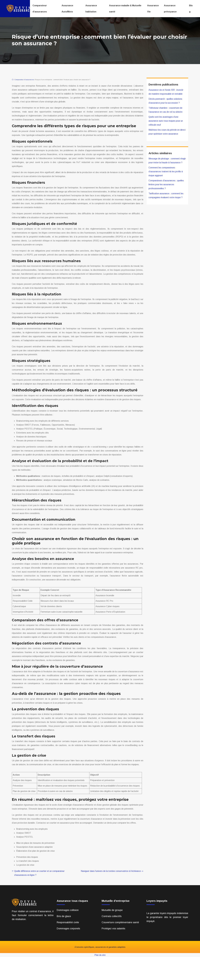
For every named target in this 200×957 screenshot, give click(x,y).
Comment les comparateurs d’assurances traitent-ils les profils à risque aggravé (166, 171)
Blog (191, 8)
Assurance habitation (91, 8)
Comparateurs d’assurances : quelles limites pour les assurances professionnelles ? (166, 184)
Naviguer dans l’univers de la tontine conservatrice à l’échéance (111, 871)
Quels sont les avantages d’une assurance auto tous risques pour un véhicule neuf (166, 121)
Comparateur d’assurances (40, 8)
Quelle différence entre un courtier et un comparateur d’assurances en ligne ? (39, 873)
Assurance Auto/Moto (67, 8)
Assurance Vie (153, 8)
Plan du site (100, 955)
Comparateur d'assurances (24, 79)
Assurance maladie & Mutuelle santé (125, 8)
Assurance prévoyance (170, 8)
